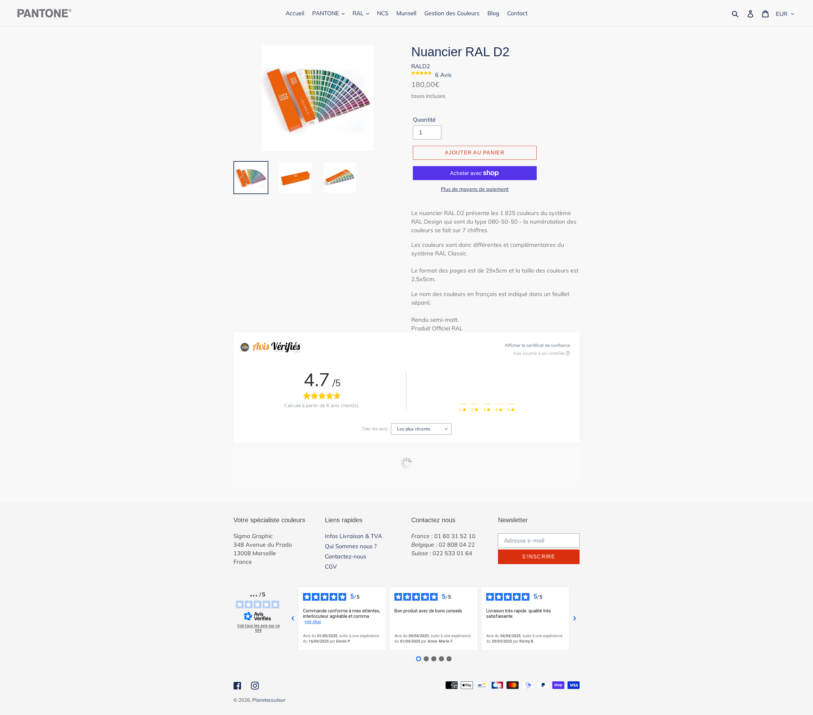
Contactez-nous (345, 556)
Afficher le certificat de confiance (537, 345)
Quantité (424, 119)
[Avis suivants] (574, 618)
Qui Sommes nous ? (351, 546)
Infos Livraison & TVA (353, 536)
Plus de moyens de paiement (475, 189)
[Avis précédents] (292, 618)
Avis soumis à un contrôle (539, 353)
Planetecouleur (268, 700)
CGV (331, 566)
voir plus (313, 621)
